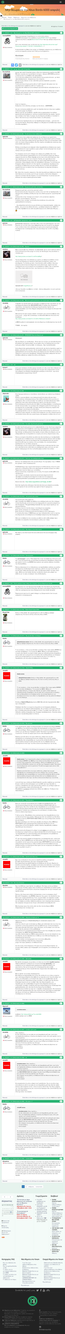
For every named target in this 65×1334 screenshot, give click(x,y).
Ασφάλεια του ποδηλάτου (12, 1310)
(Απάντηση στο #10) (18, 424)
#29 (61, 1057)
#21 (61, 753)
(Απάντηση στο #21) (18, 800)
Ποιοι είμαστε (43, 1312)
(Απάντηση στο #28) (18, 1057)
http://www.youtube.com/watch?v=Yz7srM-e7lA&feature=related (32, 318)
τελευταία (39, 1186)
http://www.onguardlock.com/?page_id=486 (39, 481)
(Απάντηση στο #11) (18, 458)
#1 (61, 33)
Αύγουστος (7, 1201)
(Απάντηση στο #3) (18, 187)
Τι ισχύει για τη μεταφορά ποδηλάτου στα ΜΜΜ (9, 1271)
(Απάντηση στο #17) (18, 635)
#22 (61, 800)
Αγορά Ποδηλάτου (9, 1317)
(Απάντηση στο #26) (18, 1003)
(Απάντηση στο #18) (19, 668)
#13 (61, 496)
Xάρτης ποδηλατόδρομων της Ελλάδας (57, 1212)
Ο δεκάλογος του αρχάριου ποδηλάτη (57, 1241)
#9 (61, 364)
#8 (61, 335)
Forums (4, 17)
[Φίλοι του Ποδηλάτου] (48, 1291)
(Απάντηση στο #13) (19, 529)
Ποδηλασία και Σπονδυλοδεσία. (53, 1263)
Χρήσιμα (54, 1248)
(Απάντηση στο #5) (18, 246)
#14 (61, 529)
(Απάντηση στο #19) (18, 723)
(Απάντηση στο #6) (18, 300)
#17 (61, 609)
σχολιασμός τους (57, 1216)
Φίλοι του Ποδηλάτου (40, 1217)
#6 (61, 246)
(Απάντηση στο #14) (19, 555)
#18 (61, 635)
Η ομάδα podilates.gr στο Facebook (41, 1201)
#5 (61, 220)
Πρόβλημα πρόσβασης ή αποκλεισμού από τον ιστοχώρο (48, 1319)
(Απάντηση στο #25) (18, 959)
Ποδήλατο (16, 17)
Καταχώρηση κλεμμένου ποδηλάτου (56, 1224)
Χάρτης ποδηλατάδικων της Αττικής (56, 1204)
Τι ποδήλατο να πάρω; (9, 1279)
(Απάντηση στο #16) (18, 609)
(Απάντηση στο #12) (19, 496)
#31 (61, 1158)
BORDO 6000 (45, 38)
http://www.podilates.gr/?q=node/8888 (31, 1014)
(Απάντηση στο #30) (18, 1158)
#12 (61, 458)
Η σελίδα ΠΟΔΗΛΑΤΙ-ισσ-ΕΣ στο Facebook (42, 1206)
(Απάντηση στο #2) (18, 134)
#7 (61, 300)
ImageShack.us (28, 285)
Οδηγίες (54, 1253)
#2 (61, 69)
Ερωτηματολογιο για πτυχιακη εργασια (28, 1282)
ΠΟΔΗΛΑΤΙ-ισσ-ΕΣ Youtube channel (42, 1210)
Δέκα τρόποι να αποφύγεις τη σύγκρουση (56, 1233)
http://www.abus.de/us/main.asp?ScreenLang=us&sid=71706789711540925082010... (36, 45)
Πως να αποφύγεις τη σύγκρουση (14, 1325)
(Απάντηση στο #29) (18, 1101)
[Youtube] (44, 1291)
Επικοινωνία (45, 1329)
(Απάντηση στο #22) (18, 856)
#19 (61, 668)
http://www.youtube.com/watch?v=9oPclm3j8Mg (28, 256)
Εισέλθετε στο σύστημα (9, 26)
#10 (61, 391)
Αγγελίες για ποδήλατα (28, 17)
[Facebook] (41, 1291)
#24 (61, 883)
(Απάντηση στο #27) (18, 1029)
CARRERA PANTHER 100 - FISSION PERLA (29, 1278)
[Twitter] (37, 1291)
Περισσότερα (25, 1285)
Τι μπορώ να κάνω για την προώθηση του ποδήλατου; (9, 1276)
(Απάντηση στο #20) (18, 753)
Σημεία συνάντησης (5, 1226)
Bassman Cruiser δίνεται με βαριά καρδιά (30, 1272)
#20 (61, 723)
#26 (61, 959)
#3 (61, 134)
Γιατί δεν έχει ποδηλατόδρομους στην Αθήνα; (29, 1264)
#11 (61, 424)
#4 (61, 187)
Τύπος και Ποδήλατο (10, 1320)
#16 (61, 583)
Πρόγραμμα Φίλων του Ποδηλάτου (6, 1232)
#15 (61, 555)
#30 (61, 1101)
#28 (61, 1029)
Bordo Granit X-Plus (37, 39)
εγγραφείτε (21, 26)
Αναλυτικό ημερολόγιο (5, 1221)
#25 (61, 917)
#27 (61, 1003)
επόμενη (31, 1186)
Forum (10, 17)
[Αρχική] (3, 2)
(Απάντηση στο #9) (18, 391)
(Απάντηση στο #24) (18, 917)
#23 (61, 856)
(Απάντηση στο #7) (18, 335)
